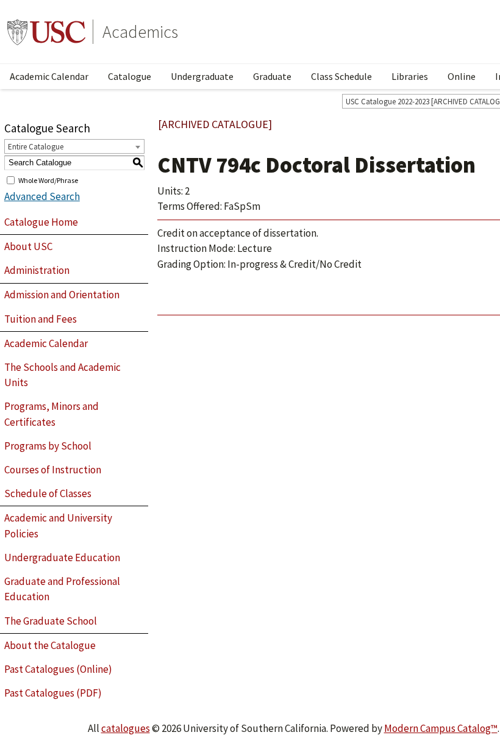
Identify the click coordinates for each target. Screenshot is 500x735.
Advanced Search (42, 196)
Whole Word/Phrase (48, 179)
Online (462, 76)
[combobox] (74, 146)
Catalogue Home (41, 222)
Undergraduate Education (62, 557)
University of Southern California (46, 31)
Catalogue (129, 76)
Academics (140, 32)
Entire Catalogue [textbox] (35, 147)
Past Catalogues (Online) (58, 669)
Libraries (409, 76)
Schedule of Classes (47, 493)
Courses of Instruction (52, 469)
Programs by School (47, 446)
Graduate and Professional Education (62, 589)
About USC (28, 246)
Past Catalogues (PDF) (53, 693)
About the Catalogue (50, 645)
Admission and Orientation (62, 294)
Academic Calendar (49, 76)
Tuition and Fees (40, 319)
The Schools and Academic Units (62, 375)
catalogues (125, 728)
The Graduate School (50, 621)
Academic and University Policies (58, 525)
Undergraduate (202, 76)
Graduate (272, 76)
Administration (37, 270)
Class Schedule (341, 76)
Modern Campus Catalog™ (441, 728)
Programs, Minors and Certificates (51, 414)
